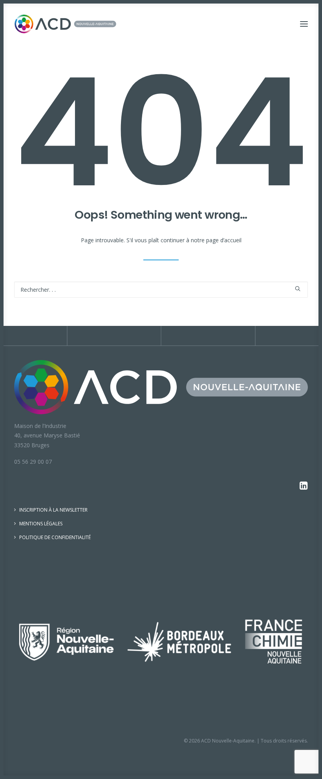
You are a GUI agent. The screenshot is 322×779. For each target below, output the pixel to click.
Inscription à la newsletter (53, 510)
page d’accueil (224, 240)
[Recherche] (161, 290)
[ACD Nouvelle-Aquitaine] (65, 24)
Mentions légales (40, 523)
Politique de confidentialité (55, 537)
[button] (304, 24)
